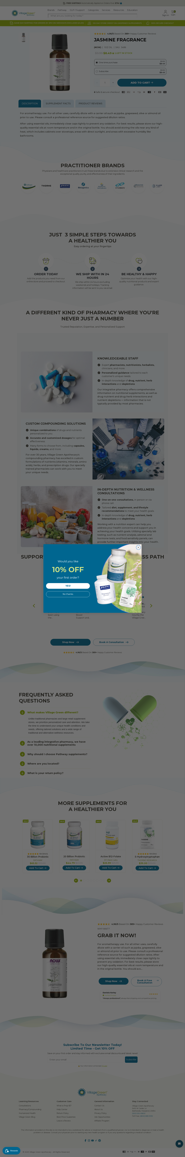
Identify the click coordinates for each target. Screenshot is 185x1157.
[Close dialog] (138, 547)
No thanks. (68, 594)
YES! (68, 585)
